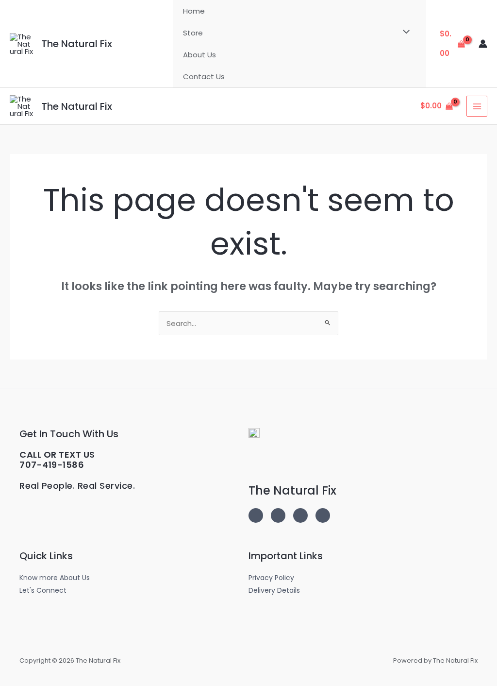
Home (194, 11)
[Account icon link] (483, 43)
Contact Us (204, 76)
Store (193, 33)
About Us (199, 55)
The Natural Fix (76, 44)
